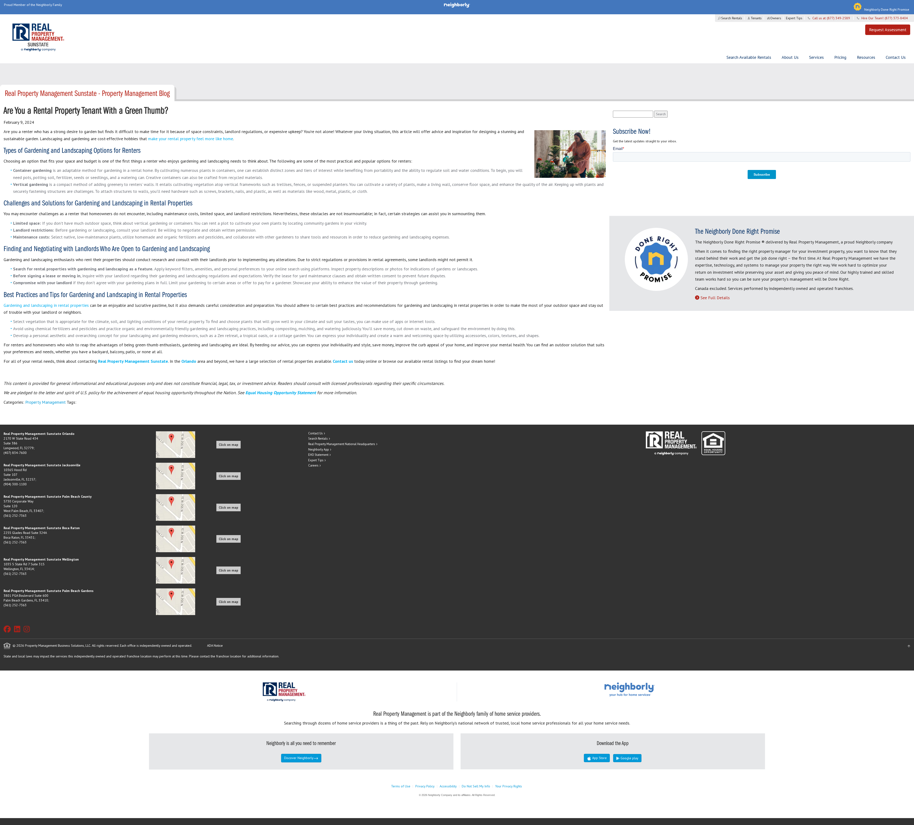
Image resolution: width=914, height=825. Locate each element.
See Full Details (715, 297)
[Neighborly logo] (457, 5)
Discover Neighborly (298, 758)
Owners (775, 18)
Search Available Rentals (748, 57)
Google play (629, 758)
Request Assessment (887, 29)
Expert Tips (794, 18)
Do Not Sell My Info (476, 786)
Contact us (343, 361)
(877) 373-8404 (896, 18)
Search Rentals (731, 18)
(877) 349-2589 (838, 18)
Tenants (756, 18)
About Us (790, 57)
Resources (866, 57)
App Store (599, 758)
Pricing (840, 57)
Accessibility (448, 786)
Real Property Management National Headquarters (341, 444)
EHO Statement (318, 455)
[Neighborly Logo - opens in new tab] (643, 689)
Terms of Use (400, 786)
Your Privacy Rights (508, 786)
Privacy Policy (425, 786)
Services (816, 57)
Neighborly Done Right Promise (886, 9)
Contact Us (896, 57)
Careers (313, 465)
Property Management (45, 402)
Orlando (188, 361)
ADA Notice (215, 645)
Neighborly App (318, 449)
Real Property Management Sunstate (133, 361)
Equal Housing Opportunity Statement (281, 392)
